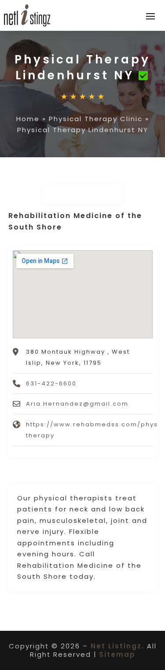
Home (28, 118)
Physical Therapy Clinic (96, 118)
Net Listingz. (117, 646)
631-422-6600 (51, 383)
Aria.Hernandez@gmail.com (77, 404)
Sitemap (117, 654)
